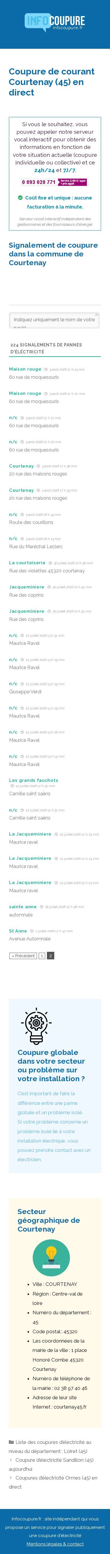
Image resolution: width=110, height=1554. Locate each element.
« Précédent (23, 956)
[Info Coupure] (55, 24)
